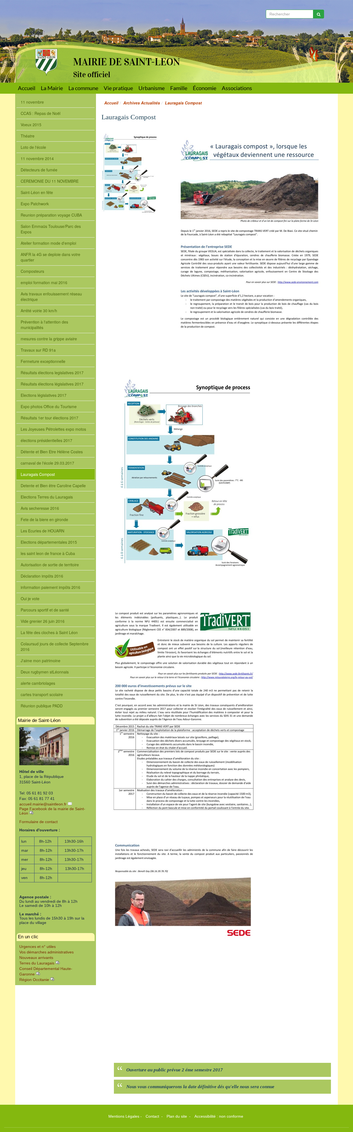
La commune (83, 88)
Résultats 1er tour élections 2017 (49, 418)
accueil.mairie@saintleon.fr (42, 804)
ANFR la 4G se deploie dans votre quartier (50, 257)
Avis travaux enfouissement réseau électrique (51, 296)
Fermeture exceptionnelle (43, 361)
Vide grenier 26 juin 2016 (43, 621)
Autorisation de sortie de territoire (50, 564)
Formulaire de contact (38, 822)
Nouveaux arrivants (36, 957)
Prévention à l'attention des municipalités (44, 324)
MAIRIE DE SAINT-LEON (126, 62)
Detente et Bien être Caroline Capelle (53, 485)
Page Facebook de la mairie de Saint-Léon (52, 811)
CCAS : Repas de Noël (40, 113)
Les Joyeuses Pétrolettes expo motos (53, 429)
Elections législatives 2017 (43, 395)
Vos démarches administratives (46, 952)
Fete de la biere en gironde (44, 519)
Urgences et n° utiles (37, 946)
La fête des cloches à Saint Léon (49, 632)
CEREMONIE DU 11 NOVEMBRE (50, 181)
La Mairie (52, 88)
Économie (204, 88)
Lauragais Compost (38, 474)
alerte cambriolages (38, 683)
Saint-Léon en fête (37, 192)
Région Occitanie (34, 979)
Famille (178, 88)
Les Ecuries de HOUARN (42, 530)
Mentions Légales (123, 1116)
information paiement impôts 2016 (50, 587)
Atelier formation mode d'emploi (48, 243)
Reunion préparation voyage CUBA (51, 215)
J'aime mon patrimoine (40, 660)
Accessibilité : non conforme (218, 1116)
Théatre (27, 136)
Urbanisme (151, 88)
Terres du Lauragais (36, 963)
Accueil (26, 88)
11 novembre (32, 102)
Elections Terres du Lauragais (47, 497)
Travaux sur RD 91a (38, 350)
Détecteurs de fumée (39, 170)
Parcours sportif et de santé (45, 610)
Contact (153, 1116)
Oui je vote (30, 598)
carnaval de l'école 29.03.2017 (47, 463)
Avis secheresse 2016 (40, 508)
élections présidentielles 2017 (46, 440)
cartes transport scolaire (42, 694)
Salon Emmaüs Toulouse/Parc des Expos (51, 229)
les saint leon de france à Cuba (48, 553)
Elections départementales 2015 (49, 542)
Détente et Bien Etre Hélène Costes (52, 451)
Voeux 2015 (31, 124)
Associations (237, 88)
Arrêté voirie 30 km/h (39, 310)
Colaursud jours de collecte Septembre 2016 (55, 646)
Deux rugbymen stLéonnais (45, 672)
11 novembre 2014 (37, 158)
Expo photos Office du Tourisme (49, 406)
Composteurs (32, 271)
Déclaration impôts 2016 (42, 576)
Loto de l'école (33, 147)
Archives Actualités (141, 103)
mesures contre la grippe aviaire (49, 338)
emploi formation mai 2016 (44, 282)
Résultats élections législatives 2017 (52, 384)
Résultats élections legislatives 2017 (52, 372)
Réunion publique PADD (42, 705)
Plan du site (177, 1116)
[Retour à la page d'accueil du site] (42, 38)
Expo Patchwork (35, 203)
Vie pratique (118, 88)
